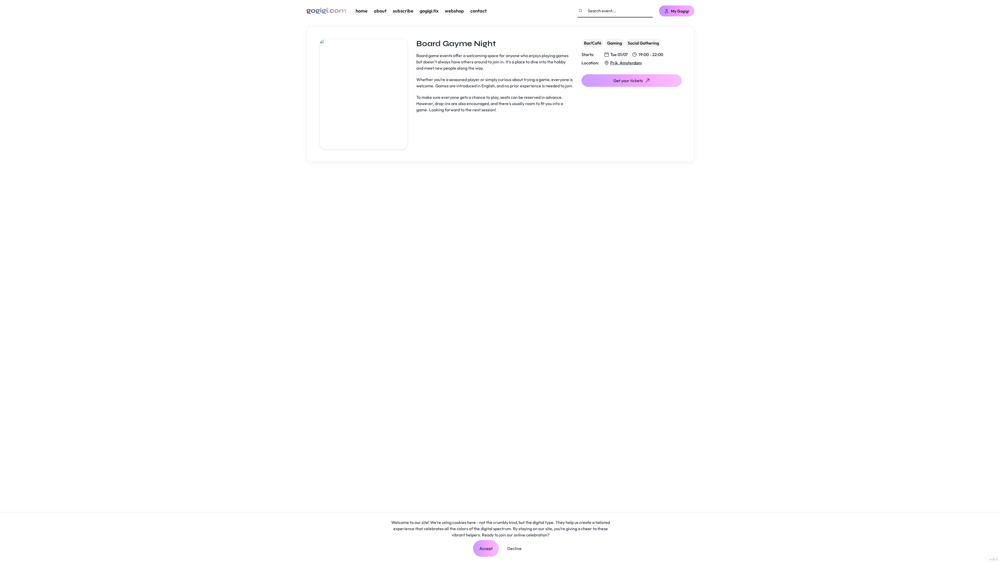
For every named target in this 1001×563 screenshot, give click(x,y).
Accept (486, 548)
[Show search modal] (580, 10)
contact (478, 11)
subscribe (403, 11)
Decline (514, 548)
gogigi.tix (429, 11)
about (380, 11)
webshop (454, 11)
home (362, 11)
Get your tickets (628, 80)
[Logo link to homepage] (326, 11)
